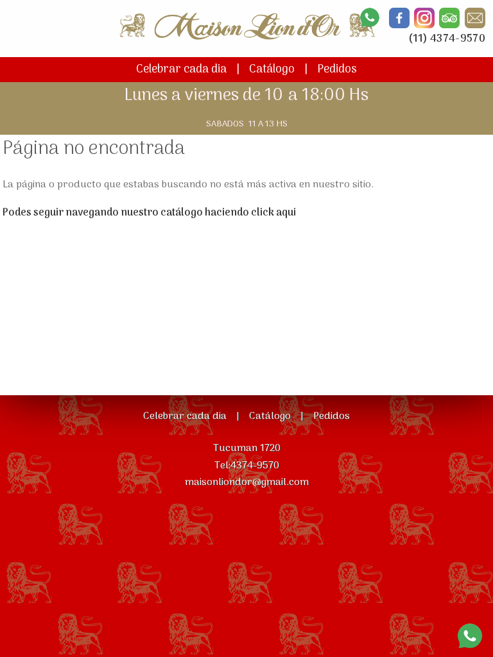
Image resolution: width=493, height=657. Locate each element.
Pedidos (337, 69)
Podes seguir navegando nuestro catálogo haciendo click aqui (149, 213)
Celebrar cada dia (181, 69)
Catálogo (272, 69)
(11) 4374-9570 (446, 39)
